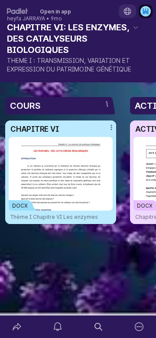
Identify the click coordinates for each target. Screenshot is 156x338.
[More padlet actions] (139, 326)
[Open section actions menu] (107, 104)
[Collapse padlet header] (135, 27)
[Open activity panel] (57, 326)
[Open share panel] (17, 326)
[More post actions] (105, 131)
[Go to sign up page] (146, 11)
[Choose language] (127, 11)
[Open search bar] (98, 326)
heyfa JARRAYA (26, 19)
